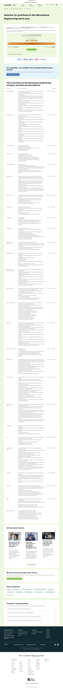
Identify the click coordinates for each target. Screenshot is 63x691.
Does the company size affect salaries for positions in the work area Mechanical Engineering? (24, 616)
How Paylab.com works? (22, 633)
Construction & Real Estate (26, 589)
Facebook (48, 633)
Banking (9, 589)
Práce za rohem (13, 669)
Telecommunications (39, 592)
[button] (56, 5)
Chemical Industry (16, 589)
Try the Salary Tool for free (13, 74)
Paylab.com (21, 671)
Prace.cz (12, 666)
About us (19, 635)
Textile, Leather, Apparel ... (50, 592)
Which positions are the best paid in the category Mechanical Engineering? (20, 612)
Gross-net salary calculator (9, 635)
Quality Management (29, 592)
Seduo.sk (21, 666)
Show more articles (31, 564)
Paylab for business (40, 5)
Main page (6, 8)
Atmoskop (12, 671)
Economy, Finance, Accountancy (40, 589)
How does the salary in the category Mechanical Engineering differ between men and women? (24, 620)
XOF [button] (47, 4)
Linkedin (47, 635)
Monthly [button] (52, 4)
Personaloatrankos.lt (31, 671)
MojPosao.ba (38, 663)
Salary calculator (23, 5)
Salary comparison (31, 5)
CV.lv (29, 663)
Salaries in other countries (9, 631)
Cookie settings (43, 644)
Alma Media (35, 649)
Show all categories (10, 594)
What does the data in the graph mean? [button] (15, 54)
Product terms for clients (23, 631)
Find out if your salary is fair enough (14, 578)
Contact (47, 631)
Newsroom (48, 637)
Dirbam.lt (29, 666)
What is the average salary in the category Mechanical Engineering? (19, 608)
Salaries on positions (14, 5)
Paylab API (34, 633)
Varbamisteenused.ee (31, 674)
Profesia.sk (13, 663)
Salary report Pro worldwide (37, 631)
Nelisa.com (13, 672)
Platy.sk (21, 669)
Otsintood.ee (30, 669)
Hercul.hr (37, 666)
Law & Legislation (11, 592)
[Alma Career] (31, 680)
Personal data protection (31, 644)
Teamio (21, 663)
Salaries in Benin (16, 8)
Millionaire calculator (8, 633)
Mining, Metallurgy (19, 592)
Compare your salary (32, 49)
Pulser (37, 669)
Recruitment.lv (30, 672)
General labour (50, 589)
